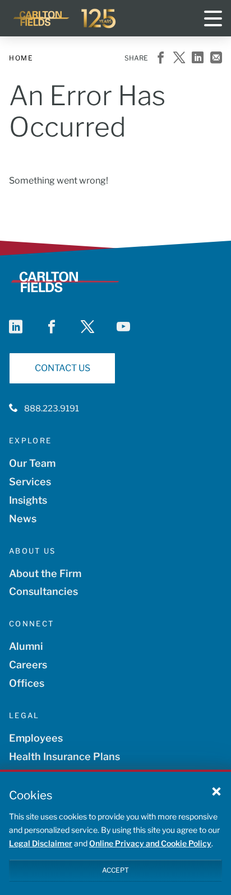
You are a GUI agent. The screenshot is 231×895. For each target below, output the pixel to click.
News (22, 518)
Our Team (32, 463)
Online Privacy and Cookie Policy (150, 843)
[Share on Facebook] (161, 58)
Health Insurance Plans (64, 756)
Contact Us (62, 368)
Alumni (26, 646)
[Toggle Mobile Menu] (213, 18)
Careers (28, 665)
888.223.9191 (51, 409)
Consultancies (43, 591)
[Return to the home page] (65, 18)
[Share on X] (179, 58)
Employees (36, 738)
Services (30, 482)
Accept (115, 870)
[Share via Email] (216, 58)
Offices (26, 683)
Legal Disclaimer (40, 843)
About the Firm (45, 573)
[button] (216, 790)
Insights (28, 500)
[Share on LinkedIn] (198, 58)
